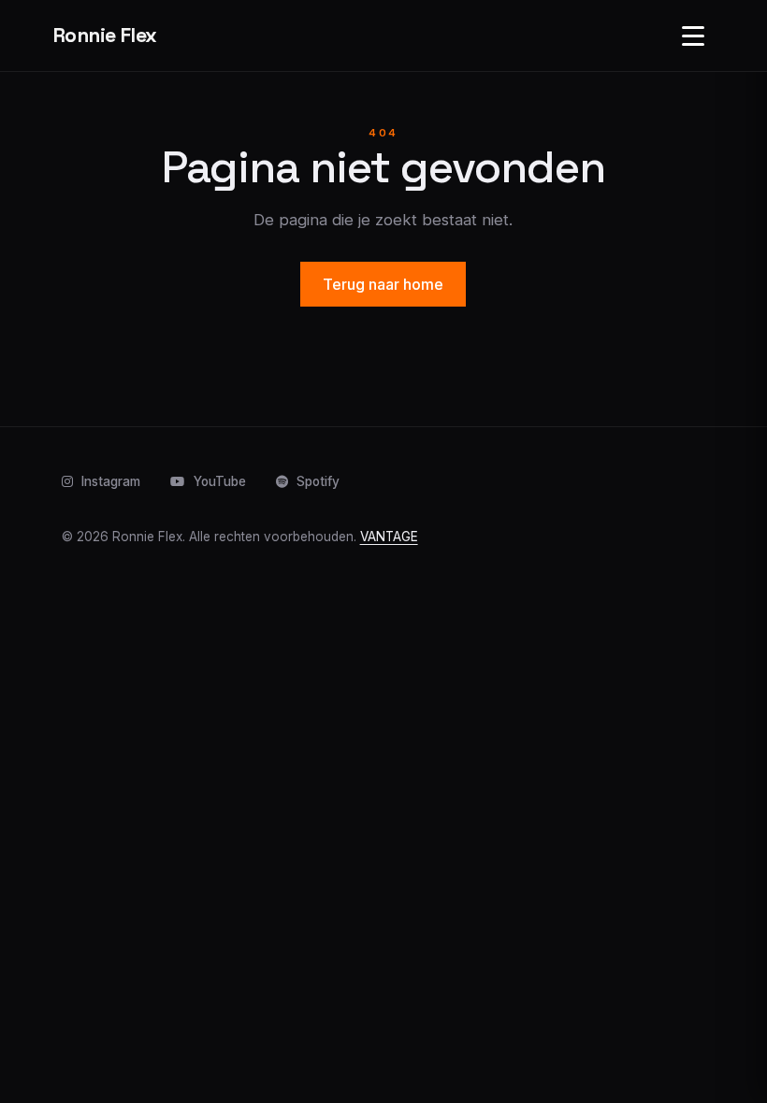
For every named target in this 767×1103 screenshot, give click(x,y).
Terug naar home (383, 284)
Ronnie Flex (105, 35)
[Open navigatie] (693, 35)
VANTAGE (389, 536)
